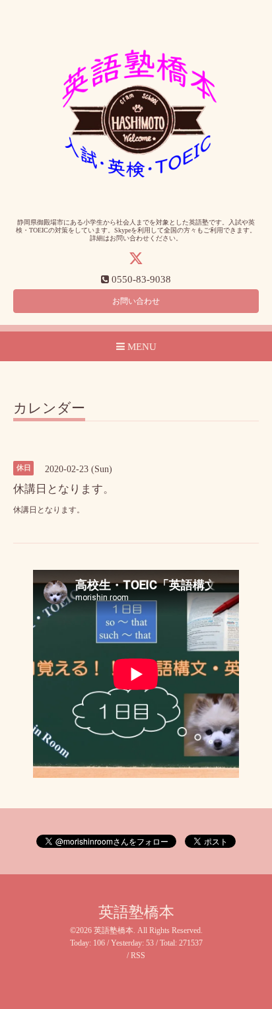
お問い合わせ (136, 301)
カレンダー (49, 408)
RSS (138, 955)
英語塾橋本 (136, 912)
